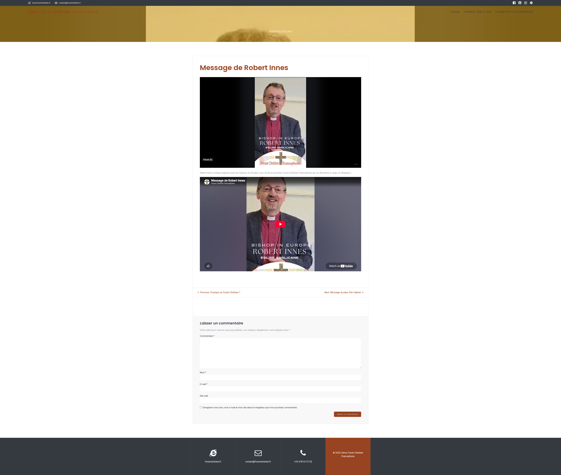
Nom (203, 372)
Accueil (455, 12)
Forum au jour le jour (477, 12)
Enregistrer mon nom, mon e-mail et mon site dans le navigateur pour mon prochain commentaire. (250, 407)
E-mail (203, 384)
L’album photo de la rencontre (514, 12)
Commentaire (207, 336)
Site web (204, 396)
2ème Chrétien (63, 12)
